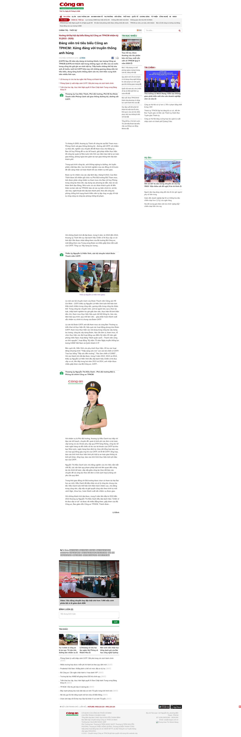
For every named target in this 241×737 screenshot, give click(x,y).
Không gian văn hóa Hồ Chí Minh (141, 20)
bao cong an (74, 550)
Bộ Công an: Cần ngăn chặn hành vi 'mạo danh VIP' (79, 673)
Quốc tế (135, 16)
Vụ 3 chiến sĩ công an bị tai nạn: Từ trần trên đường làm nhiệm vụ (67, 650)
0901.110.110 (110, 707)
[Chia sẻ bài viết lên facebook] (113, 58)
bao (109, 553)
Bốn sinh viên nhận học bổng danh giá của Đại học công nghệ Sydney (109, 650)
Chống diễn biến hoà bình (120, 20)
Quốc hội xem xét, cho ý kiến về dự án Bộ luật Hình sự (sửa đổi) (131, 91)
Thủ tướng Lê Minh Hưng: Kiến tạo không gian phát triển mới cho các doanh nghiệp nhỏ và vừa (162, 96)
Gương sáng (145, 16)
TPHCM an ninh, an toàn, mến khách (142, 23)
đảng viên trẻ (77, 555)
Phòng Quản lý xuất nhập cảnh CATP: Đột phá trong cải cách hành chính (86, 83)
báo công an (84, 550)
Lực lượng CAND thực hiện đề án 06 (97, 20)
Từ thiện (154, 16)
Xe (170, 16)
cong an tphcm (75, 553)
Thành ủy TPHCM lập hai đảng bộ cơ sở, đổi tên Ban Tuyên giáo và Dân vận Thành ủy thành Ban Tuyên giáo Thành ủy (162, 113)
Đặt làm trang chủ (69, 707)
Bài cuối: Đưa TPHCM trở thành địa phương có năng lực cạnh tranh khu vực (131, 100)
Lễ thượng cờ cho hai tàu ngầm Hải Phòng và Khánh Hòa (81, 79)
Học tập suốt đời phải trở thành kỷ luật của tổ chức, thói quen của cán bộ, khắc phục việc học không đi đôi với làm (131, 112)
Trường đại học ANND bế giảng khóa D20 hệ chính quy (80, 676)
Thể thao (126, 16)
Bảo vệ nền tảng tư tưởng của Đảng (168, 23)
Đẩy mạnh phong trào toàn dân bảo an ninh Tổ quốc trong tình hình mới (86, 691)
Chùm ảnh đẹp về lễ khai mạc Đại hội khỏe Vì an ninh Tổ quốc (83, 699)
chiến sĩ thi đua (103, 555)
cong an (92, 550)
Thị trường (108, 16)
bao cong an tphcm (103, 550)
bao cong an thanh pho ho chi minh (94, 553)
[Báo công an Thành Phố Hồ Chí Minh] (71, 6)
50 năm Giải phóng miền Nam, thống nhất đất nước (111, 23)
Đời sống (118, 16)
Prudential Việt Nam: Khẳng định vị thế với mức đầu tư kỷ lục (82, 669)
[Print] (117, 58)
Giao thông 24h (83, 16)
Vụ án (74, 16)
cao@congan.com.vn (171, 720)
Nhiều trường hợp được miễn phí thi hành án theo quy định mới (83, 665)
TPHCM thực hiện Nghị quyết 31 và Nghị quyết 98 (76, 23)
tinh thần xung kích (90, 555)
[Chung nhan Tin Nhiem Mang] (167, 722)
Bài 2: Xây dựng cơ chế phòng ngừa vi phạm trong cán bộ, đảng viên (131, 70)
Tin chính (66, 16)
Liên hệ (83, 707)
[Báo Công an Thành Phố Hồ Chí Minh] (61, 16)
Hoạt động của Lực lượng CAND (71, 26)
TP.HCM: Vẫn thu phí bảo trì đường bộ (74, 687)
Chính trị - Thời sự (77, 20)
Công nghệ (163, 16)
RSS (139, 30)
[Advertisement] (136, 7)
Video (174, 16)
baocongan (65, 553)
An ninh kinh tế (97, 16)
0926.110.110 (99, 707)
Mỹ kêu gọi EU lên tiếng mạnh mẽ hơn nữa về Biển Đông (81, 695)
